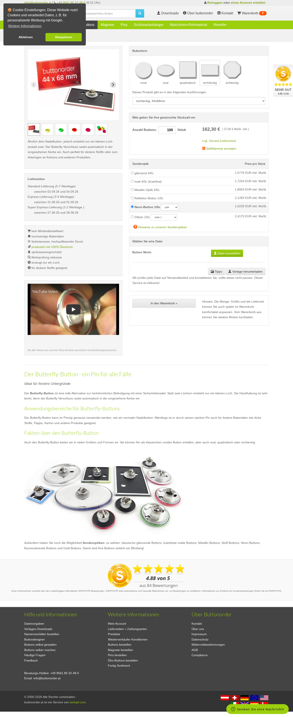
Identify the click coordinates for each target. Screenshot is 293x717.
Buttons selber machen (40, 650)
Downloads (169, 13)
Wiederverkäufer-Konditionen (128, 639)
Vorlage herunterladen (247, 271)
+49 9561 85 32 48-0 (71, 2)
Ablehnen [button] (26, 37)
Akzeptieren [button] (63, 37)
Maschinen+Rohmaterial (188, 25)
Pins (124, 25)
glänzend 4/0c (144, 173)
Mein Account (117, 623)
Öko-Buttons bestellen (123, 660)
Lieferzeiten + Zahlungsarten (127, 629)
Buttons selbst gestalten (40, 644)
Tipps (218, 271)
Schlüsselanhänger (148, 25)
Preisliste (114, 634)
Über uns (198, 629)
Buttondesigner (34, 639)
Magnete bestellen (120, 650)
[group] (34, 129)
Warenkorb (252, 13)
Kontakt (197, 623)
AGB (195, 650)
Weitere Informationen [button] (25, 26)
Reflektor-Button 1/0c (148, 198)
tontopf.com (78, 702)
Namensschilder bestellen (41, 634)
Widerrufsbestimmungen (208, 644)
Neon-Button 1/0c (147, 207)
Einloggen (214, 2)
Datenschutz (200, 639)
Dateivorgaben (34, 623)
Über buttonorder (199, 13)
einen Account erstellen (248, 2)
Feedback (31, 660)
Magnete (107, 25)
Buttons (88, 25)
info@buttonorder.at (37, 2)
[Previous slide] (34, 85)
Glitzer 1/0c (142, 217)
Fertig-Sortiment (119, 665)
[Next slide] (113, 85)
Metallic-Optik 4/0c (147, 190)
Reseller (220, 25)
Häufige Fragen (34, 655)
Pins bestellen (117, 655)
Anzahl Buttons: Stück (159, 130)
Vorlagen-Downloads (38, 629)
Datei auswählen (228, 253)
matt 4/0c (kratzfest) (148, 181)
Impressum (199, 634)
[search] (140, 13)
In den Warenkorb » (164, 303)
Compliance (200, 655)
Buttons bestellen (119, 644)
